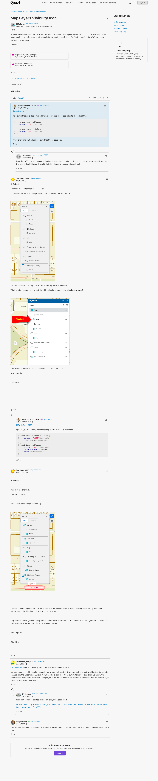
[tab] (15, 91)
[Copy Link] (51, 26)
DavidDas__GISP (22, 178)
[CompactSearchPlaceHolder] (135, 3)
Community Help (120, 32)
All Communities (120, 22)
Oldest (20, 98)
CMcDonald (20, 24)
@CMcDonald (18, 111)
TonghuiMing (21, 722)
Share (13, 73)
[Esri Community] (15, 3)
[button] (33, 241)
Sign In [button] (60, 753)
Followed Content (120, 28)
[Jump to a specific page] (107, 98)
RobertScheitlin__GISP (27, 105)
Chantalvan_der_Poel (24, 662)
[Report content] (107, 19)
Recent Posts (119, 25)
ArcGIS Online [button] (16, 84)
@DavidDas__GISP (24, 425)
